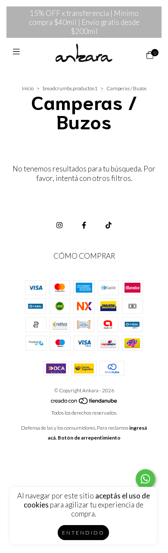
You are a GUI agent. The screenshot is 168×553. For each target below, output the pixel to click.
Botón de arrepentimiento (89, 437)
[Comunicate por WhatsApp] (145, 479)
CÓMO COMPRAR (84, 255)
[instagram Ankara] (59, 224)
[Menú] (18, 55)
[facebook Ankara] (84, 224)
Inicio (28, 88)
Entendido (83, 532)
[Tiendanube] (84, 403)
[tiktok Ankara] (108, 224)
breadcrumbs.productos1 (70, 88)
